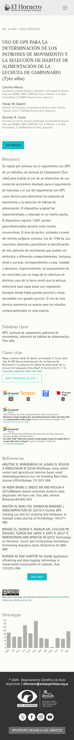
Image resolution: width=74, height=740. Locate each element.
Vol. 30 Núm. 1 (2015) (14, 29)
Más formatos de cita (21, 378)
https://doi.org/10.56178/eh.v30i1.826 (22, 371)
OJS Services (52, 730)
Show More (37, 576)
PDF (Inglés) (13, 145)
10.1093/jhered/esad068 (13, 444)
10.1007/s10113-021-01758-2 (16, 422)
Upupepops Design (25, 730)
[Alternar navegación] (65, 7)
